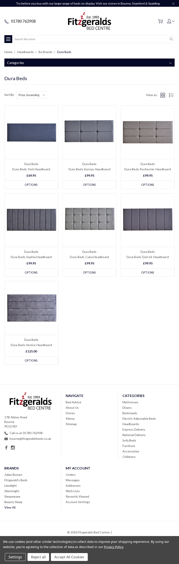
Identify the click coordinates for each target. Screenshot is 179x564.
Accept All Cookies (69, 557)
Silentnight (11, 491)
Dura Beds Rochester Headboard (147, 169)
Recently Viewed (77, 496)
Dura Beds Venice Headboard (31, 345)
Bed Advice (73, 402)
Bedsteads (129, 413)
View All (9, 507)
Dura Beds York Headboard (31, 169)
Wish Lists (73, 491)
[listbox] (31, 95)
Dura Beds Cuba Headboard (89, 257)
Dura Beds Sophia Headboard (31, 257)
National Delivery (134, 435)
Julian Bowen (13, 474)
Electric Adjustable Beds (139, 418)
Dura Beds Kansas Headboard (90, 169)
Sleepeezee (12, 496)
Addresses (73, 485)
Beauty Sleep (13, 502)
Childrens (129, 457)
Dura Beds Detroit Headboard (148, 257)
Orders (71, 474)
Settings (15, 557)
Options (31, 184)
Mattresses (130, 402)
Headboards (130, 424)
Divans (127, 407)
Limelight (10, 485)
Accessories (130, 451)
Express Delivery (133, 429)
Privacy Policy (113, 547)
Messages (73, 480)
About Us (72, 407)
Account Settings (78, 502)
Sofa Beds (129, 440)
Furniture (128, 446)
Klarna (70, 418)
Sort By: (9, 95)
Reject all (38, 557)
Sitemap (71, 424)
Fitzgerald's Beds (16, 480)
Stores (70, 413)
